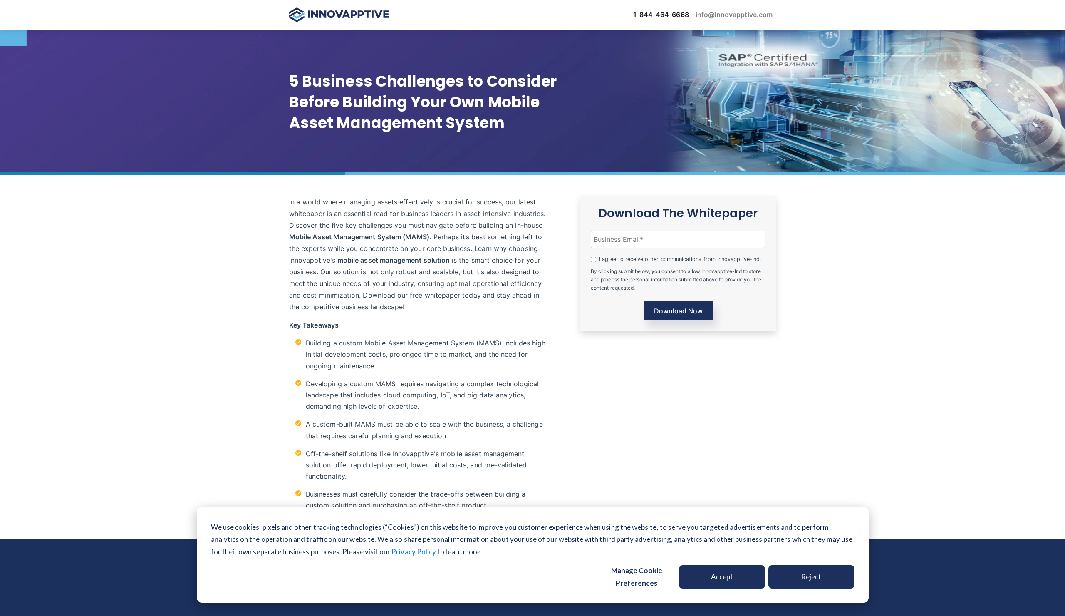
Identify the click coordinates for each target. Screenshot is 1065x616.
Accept (722, 576)
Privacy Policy (413, 551)
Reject (811, 576)
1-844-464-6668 (661, 14)
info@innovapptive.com (734, 14)
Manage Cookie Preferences (636, 576)
